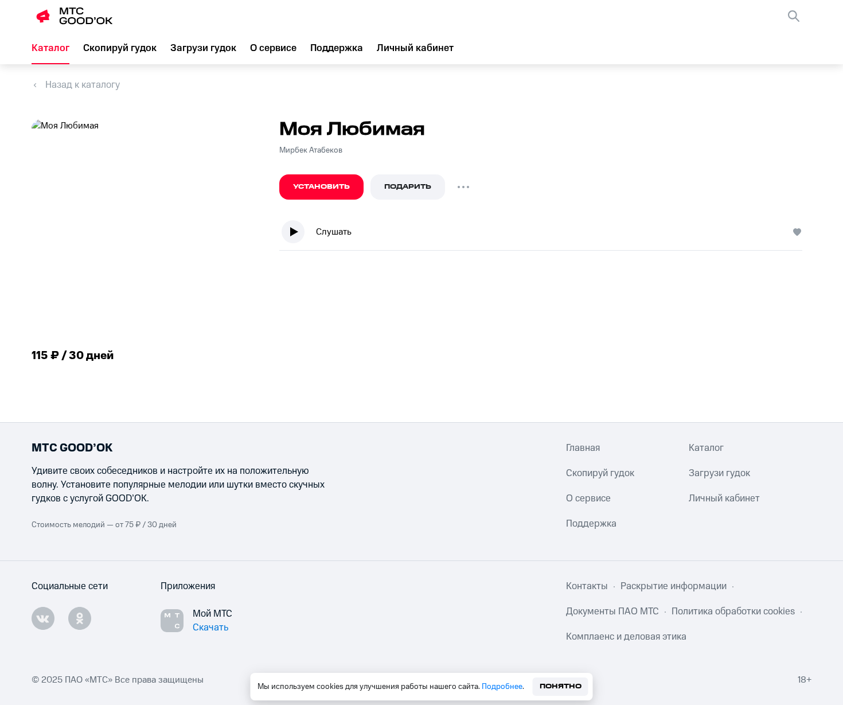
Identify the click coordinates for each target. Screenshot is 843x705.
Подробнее (502, 686)
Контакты (587, 586)
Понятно (560, 686)
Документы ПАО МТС (612, 611)
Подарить (407, 187)
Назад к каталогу (82, 85)
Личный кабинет (415, 48)
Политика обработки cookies (733, 611)
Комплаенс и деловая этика (626, 636)
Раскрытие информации (673, 586)
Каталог (50, 48)
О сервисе (273, 48)
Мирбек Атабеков (310, 150)
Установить (321, 187)
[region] (545, 234)
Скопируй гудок (120, 48)
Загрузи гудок (203, 48)
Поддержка (336, 48)
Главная (583, 448)
